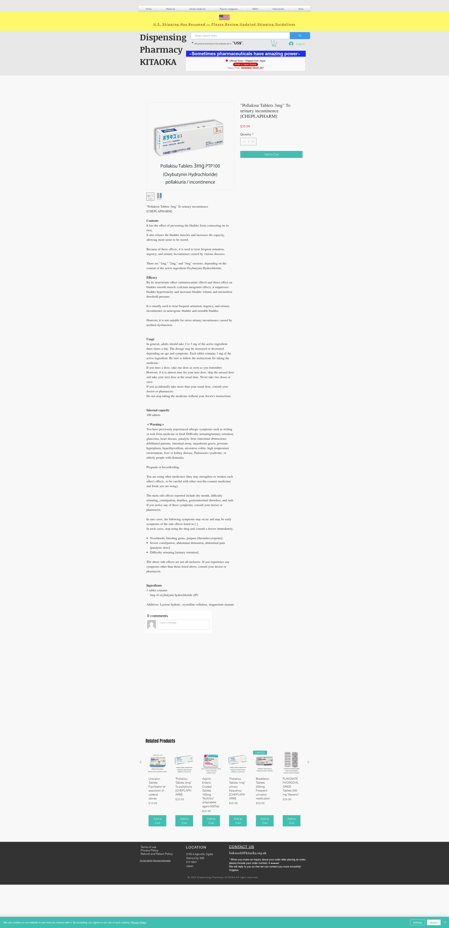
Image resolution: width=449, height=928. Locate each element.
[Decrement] (243, 141)
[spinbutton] (248, 141)
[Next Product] (308, 662)
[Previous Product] (141, 662)
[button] (170, 9)
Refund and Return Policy (157, 754)
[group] (224, 689)
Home (150, 90)
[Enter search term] (300, 35)
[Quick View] (157, 662)
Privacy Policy (138, 922)
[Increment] (253, 141)
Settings (417, 922)
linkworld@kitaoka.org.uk (247, 752)
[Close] (445, 922)
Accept (434, 922)
